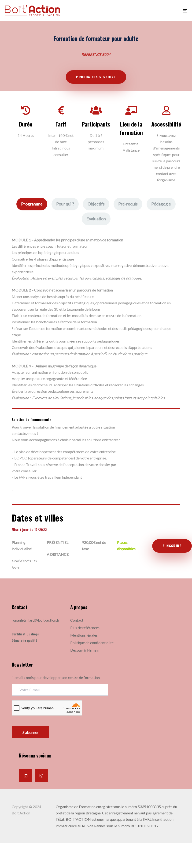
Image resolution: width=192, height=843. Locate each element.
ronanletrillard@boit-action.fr (36, 620)
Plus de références (85, 627)
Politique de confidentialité (92, 642)
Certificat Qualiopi (25, 633)
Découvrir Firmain (84, 650)
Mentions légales (84, 635)
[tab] (31, 204)
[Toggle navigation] (156, 10)
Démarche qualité (24, 640)
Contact (76, 620)
